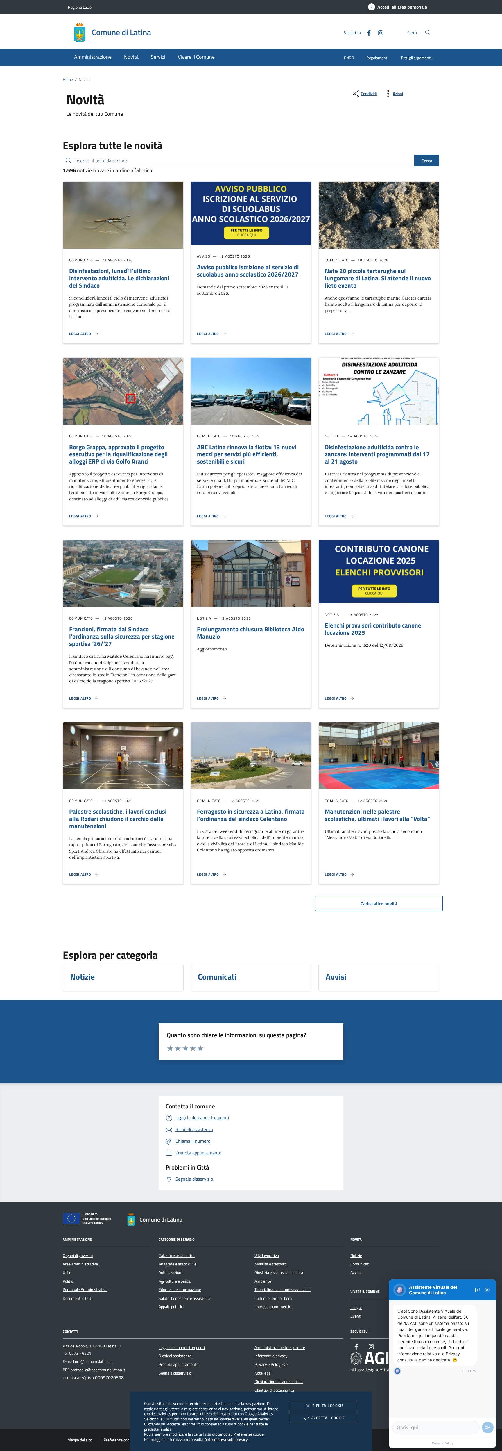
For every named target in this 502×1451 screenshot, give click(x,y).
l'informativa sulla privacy (226, 1439)
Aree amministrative (80, 1264)
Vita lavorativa (266, 1255)
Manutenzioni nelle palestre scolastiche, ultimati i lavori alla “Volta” (377, 815)
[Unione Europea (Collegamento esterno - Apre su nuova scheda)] (88, 1219)
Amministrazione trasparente (279, 1347)
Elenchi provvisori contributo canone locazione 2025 (373, 629)
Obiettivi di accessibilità (274, 1390)
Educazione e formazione (180, 1289)
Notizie (356, 1255)
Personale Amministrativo (85, 1289)
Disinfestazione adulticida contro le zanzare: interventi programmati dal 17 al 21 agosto (377, 454)
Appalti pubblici (171, 1307)
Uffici (67, 1272)
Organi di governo (78, 1255)
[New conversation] (477, 1290)
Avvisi (355, 1272)
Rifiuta (328, 1405)
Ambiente (262, 1281)
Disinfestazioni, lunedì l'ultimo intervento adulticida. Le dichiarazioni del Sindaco (119, 278)
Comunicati (360, 1264)
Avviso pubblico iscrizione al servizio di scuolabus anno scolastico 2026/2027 (248, 270)
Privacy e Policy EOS (271, 1364)
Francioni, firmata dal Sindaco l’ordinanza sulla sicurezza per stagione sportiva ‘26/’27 (122, 636)
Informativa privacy (271, 1356)
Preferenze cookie (248, 1434)
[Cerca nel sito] (428, 32)
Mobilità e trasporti (270, 1264)
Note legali (263, 1373)
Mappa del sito (79, 1440)
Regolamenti (377, 58)
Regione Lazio (80, 7)
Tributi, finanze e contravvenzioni (282, 1289)
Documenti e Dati (77, 1298)
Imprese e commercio (272, 1307)
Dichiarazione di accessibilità (278, 1381)
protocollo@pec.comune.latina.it (98, 1370)
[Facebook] (366, 32)
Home (68, 79)
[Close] (487, 1290)
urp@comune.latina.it (93, 1361)
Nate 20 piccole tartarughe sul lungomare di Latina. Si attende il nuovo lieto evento (378, 278)
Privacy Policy (442, 1443)
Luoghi (356, 1307)
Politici (68, 1281)
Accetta (328, 1417)
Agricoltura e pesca (175, 1281)
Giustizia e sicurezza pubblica (278, 1272)
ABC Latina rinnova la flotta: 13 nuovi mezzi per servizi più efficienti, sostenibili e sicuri (246, 454)
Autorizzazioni (170, 1272)
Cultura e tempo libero (273, 1298)
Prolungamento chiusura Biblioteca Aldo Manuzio (250, 632)
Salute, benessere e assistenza (185, 1298)
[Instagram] (378, 32)
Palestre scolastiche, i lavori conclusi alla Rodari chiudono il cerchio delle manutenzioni (117, 818)
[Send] (488, 1427)
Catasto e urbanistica (177, 1255)
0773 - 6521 (80, 1353)
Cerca (426, 160)
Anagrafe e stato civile (177, 1264)
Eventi (355, 1316)
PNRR (349, 58)
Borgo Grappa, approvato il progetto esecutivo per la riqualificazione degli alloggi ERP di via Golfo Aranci (118, 454)
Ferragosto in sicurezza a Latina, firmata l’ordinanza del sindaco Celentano (251, 815)
